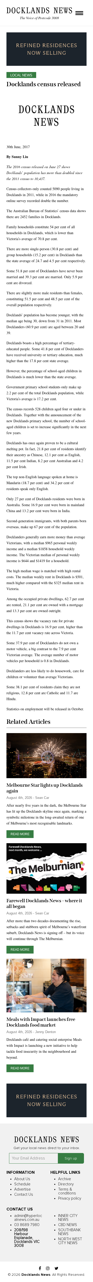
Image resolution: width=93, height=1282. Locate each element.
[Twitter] (56, 1269)
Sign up (71, 1158)
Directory (66, 1184)
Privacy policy (69, 1198)
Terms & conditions (67, 1191)
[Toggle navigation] (79, 13)
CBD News (67, 1225)
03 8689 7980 (27, 1225)
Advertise (22, 1189)
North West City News (70, 1241)
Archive (64, 1179)
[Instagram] (48, 1269)
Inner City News (68, 1218)
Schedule (22, 1184)
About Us (22, 1179)
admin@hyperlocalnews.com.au (28, 1218)
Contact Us (23, 1195)
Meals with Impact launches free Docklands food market (40, 1022)
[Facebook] (40, 1269)
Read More (20, 834)
